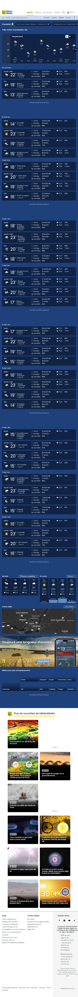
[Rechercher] (64, 12)
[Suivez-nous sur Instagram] (64, 920)
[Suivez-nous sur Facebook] (59, 920)
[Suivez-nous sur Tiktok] (74, 920)
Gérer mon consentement (11, 932)
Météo (8, 18)
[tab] (66, 36)
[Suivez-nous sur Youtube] (69, 920)
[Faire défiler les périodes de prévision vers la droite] (75, 49)
